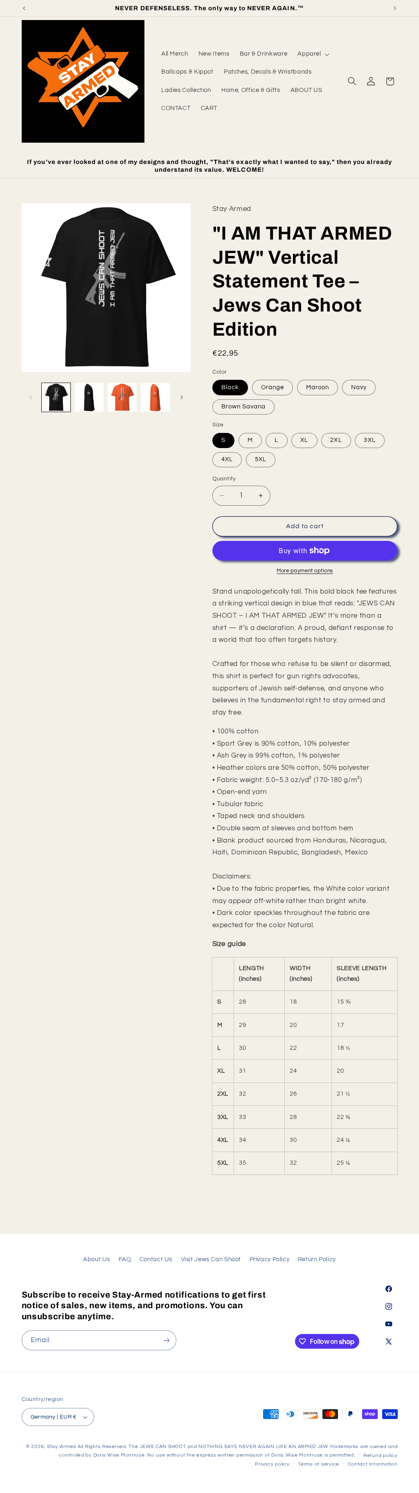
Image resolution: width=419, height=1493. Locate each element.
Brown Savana (243, 407)
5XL (260, 459)
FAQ (125, 1259)
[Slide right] (182, 397)
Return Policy (317, 1259)
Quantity (224, 479)
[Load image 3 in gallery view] (122, 397)
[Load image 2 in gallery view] (89, 397)
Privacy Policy (270, 1259)
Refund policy (380, 1455)
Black (230, 387)
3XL (369, 440)
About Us (96, 1259)
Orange (272, 387)
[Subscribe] (166, 1340)
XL (304, 440)
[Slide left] (31, 397)
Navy (359, 387)
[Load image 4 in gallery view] (155, 397)
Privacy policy (272, 1464)
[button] (313, 54)
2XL (336, 440)
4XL (227, 459)
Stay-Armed (61, 1446)
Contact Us (156, 1259)
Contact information (373, 1464)
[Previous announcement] (24, 8)
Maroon (317, 387)
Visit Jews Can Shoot (211, 1259)
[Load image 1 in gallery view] (56, 397)
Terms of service (318, 1464)
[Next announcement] (395, 8)
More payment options (305, 571)
